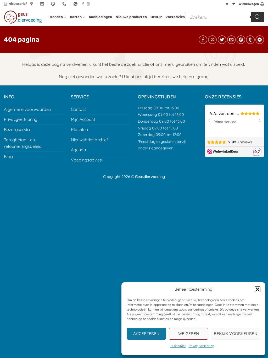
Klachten (79, 129)
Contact (78, 109)
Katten (76, 17)
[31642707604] (76, 4)
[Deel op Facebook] (203, 39)
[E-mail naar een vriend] (231, 39)
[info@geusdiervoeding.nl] (42, 4)
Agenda (78, 149)
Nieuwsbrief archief (89, 139)
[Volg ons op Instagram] (88, 4)
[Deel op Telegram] (259, 39)
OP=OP (156, 17)
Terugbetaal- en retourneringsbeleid (23, 143)
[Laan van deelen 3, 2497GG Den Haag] (32, 4)
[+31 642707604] (65, 4)
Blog (8, 156)
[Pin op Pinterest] (241, 39)
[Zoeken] (257, 17)
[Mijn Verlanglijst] (233, 4)
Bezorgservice (17, 129)
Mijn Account (83, 119)
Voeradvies (175, 17)
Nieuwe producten (131, 17)
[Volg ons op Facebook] (83, 4)
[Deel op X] (212, 39)
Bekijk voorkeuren (235, 333)
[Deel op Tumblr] (250, 39)
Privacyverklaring (201, 346)
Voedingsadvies (86, 159)
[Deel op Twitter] (222, 39)
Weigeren (188, 333)
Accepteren (146, 333)
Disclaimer (178, 346)
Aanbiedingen (100, 17)
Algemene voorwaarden (27, 109)
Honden (56, 17)
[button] (257, 289)
